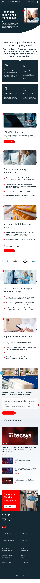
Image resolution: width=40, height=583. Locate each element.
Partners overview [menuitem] (24, 562)
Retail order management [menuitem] (6, 542)
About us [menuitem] (22, 548)
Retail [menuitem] (3, 567)
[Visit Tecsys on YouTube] (3, 527)
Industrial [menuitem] (3, 560)
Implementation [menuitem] (24, 533)
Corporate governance (6, 575)
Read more (4, 454)
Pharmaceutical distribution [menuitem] (7, 550)
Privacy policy (13, 575)
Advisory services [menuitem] (24, 542)
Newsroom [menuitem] (23, 555)
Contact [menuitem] (22, 560)
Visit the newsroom (5, 424)
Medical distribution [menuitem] (5, 552)
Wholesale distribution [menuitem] (6, 557)
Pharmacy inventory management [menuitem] (8, 540)
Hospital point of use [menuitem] (6, 538)
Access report (4, 3)
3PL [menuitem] (2, 564)
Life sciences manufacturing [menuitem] (7, 555)
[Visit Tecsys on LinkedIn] (5, 527)
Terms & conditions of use (27, 575)
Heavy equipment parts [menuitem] (6, 562)
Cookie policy (19, 575)
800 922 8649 (7, 524)
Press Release (5, 443)
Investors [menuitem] (23, 552)
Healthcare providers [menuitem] (6, 548)
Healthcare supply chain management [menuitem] (9, 535)
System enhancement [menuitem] (25, 538)
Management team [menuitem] (24, 550)
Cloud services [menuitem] (24, 540)
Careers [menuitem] (22, 557)
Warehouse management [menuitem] (6, 533)
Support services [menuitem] (24, 535)
